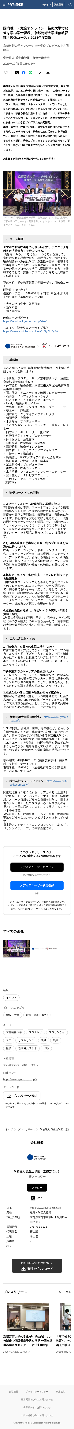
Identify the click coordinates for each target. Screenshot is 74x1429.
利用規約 (60, 1391)
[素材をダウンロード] (41, 73)
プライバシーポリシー (37, 1391)
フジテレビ (35, 1032)
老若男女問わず (27, 1048)
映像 (43, 1040)
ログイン (46, 4)
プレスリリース (26, 1129)
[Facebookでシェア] (24, 73)
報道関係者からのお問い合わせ (37, 1399)
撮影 (8, 1048)
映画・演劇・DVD (37, 1014)
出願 (46, 1048)
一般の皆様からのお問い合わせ (37, 1415)
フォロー (37, 1187)
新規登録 (58, 4)
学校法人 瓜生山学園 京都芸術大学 (37, 1171)
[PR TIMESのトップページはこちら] (15, 4)
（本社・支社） (30, 1065)
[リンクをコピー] (48, 73)
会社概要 (13, 1391)
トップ (9, 1129)
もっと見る (64, 1292)
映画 (55, 1040)
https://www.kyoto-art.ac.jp (45, 1207)
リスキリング (26, 1040)
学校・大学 (12, 1014)
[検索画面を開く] (70, 4)
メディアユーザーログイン (37, 867)
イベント (11, 997)
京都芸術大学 (14, 1032)
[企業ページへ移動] (37, 1158)
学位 (8, 1040)
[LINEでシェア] (31, 73)
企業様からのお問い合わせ (37, 1407)
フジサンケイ (57, 1032)
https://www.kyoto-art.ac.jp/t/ (20, 1079)
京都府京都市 (11, 1065)
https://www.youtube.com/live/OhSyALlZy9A (30, 331)
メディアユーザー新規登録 (37, 885)
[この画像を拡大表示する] (16, 948)
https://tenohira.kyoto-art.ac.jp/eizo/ (24, 321)
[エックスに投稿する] (17, 73)
